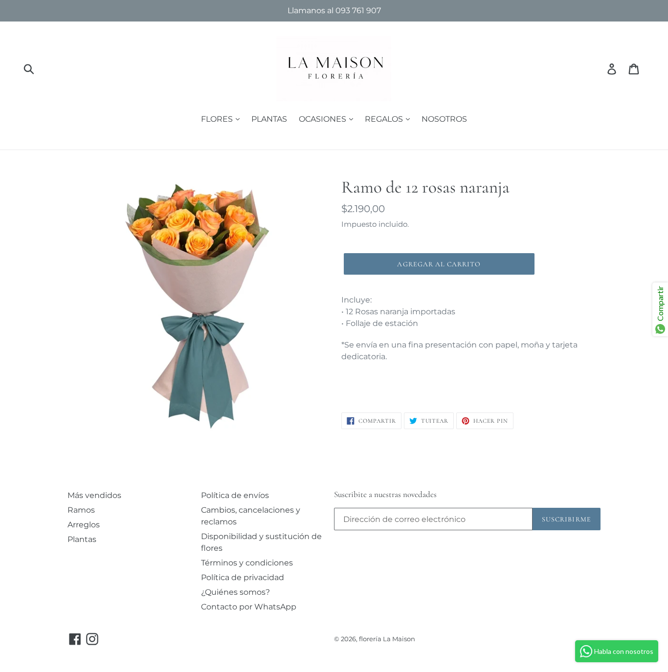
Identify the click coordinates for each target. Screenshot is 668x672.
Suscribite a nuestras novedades (385, 494)
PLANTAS (269, 119)
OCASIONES (323, 119)
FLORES (218, 119)
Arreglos (83, 524)
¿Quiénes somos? (235, 592)
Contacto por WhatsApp (248, 606)
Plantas (81, 539)
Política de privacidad (242, 577)
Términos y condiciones (247, 562)
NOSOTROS (444, 119)
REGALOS (385, 119)
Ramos (81, 510)
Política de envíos (235, 495)
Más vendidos (94, 495)
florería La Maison (387, 639)
